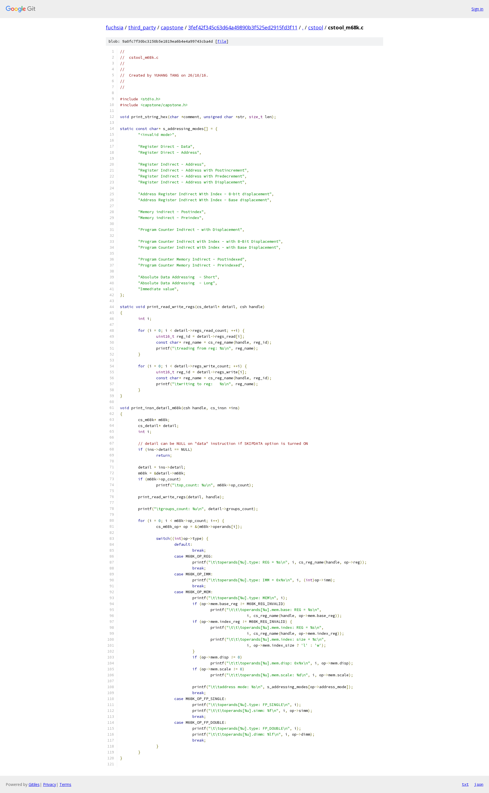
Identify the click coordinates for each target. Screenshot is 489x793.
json (478, 784)
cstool (315, 27)
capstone (172, 27)
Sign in (477, 9)
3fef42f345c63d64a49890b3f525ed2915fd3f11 (242, 27)
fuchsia (114, 27)
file (221, 41)
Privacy (49, 784)
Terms (65, 784)
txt (465, 784)
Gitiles (34, 784)
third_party (142, 27)
